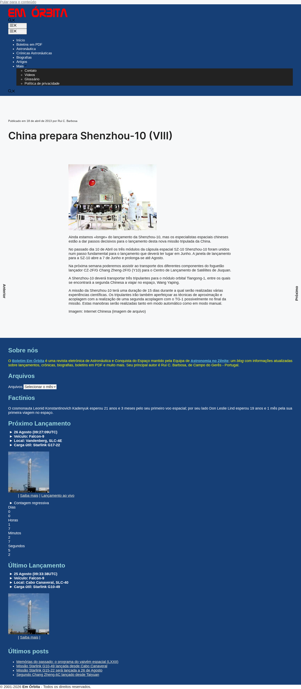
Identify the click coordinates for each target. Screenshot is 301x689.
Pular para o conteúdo (18, 2)
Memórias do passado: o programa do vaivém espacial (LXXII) (67, 662)
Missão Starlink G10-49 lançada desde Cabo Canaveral (61, 666)
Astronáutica (26, 49)
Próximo (297, 293)
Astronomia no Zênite (210, 361)
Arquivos (15, 387)
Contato (30, 71)
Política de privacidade (42, 83)
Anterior (4, 291)
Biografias (24, 57)
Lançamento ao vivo (57, 496)
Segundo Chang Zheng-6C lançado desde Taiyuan (57, 675)
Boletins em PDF (29, 45)
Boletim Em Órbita (28, 361)
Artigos (21, 62)
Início (20, 40)
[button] (11, 21)
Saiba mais (29, 496)
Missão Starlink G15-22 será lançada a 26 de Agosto (59, 670)
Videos (30, 75)
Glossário (32, 79)
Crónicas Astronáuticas (34, 53)
